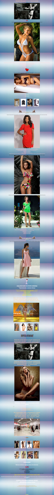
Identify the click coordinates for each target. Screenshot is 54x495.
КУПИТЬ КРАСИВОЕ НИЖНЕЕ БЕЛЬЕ (27, 480)
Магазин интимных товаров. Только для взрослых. (27, 464)
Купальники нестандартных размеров (46, 476)
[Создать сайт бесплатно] (27, 494)
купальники (27, 462)
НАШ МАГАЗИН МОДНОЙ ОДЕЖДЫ (27, 286)
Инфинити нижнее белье (27, 96)
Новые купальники (21, 476)
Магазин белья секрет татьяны (35, 476)
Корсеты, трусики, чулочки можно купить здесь (27, 403)
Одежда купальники (28, 476)
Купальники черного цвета (10, 476)
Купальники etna (3, 476)
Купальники (16, 476)
